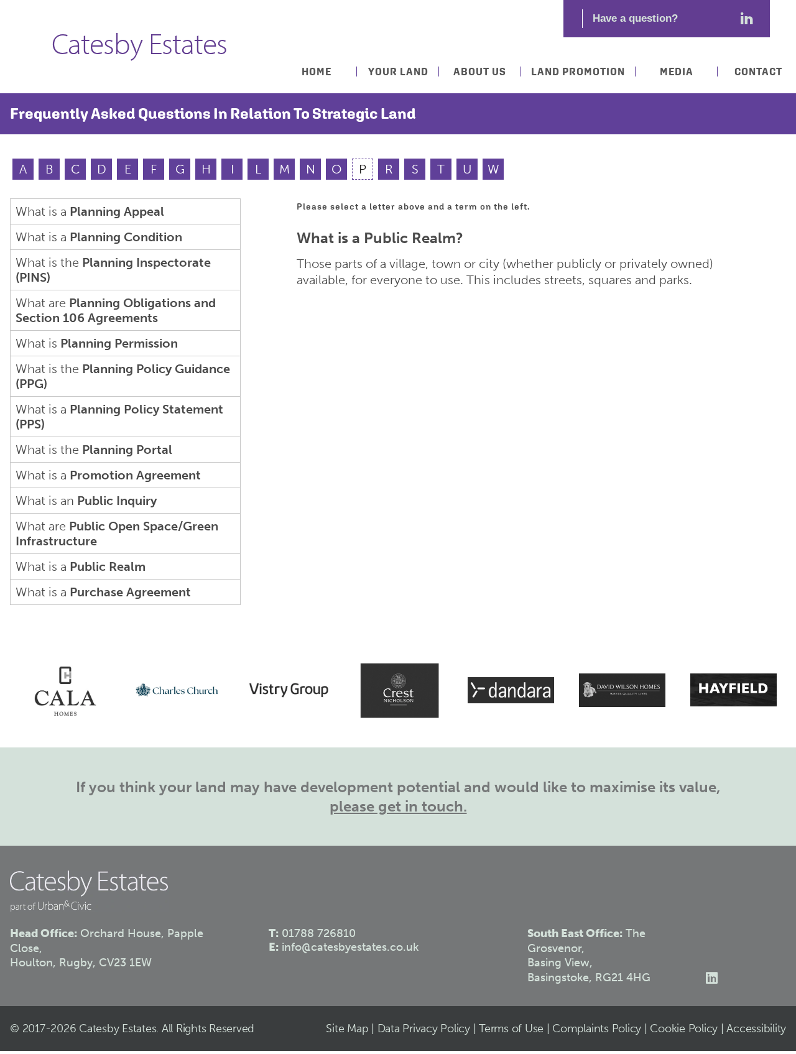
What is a (90, 211)
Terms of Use (511, 1028)
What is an (86, 500)
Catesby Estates (139, 47)
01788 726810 (319, 933)
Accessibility (756, 1028)
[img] (60, 690)
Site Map (347, 1028)
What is (97, 343)
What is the (113, 270)
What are (116, 310)
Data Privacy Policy (423, 1028)
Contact (758, 72)
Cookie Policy (684, 1028)
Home (316, 72)
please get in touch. (398, 806)
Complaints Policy (596, 1028)
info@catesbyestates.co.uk (350, 947)
